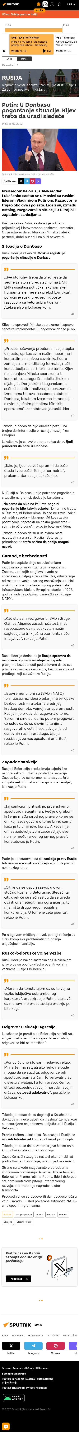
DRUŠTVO (53, 1335)
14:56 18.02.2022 (12, 123)
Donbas (63, 1214)
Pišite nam (41, 1368)
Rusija (39, 1214)
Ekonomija (35, 1335)
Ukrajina (8, 1221)
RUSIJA (7, 1214)
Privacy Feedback (36, 1387)
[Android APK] (14, 1398)
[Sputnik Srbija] (11, 6)
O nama (6, 1368)
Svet (5, 1335)
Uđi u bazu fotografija (43, 174)
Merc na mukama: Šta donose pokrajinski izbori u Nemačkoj (29, 43)
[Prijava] (52, 4)
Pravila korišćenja (23, 1368)
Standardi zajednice (14, 1373)
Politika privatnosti (13, 1387)
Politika (51, 1214)
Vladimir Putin (24, 1221)
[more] (73, 314)
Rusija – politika (24, 1214)
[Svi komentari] (6, 1426)
